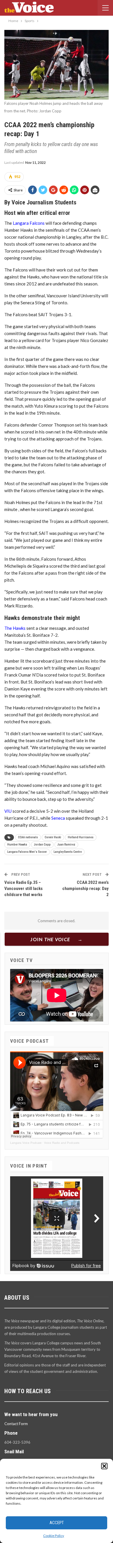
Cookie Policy (53, 1535)
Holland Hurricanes (81, 837)
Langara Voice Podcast (25, 1142)
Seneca (58, 818)
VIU (8, 811)
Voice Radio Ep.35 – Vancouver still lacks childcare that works (23, 888)
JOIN (50, 939)
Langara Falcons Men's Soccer (27, 851)
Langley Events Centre (68, 851)
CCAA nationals (28, 837)
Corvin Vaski (53, 837)
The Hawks (14, 628)
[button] (104, 1466)
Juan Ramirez (66, 844)
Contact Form (16, 1423)
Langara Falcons (29, 223)
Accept (57, 1522)
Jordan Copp (42, 844)
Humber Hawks (17, 844)
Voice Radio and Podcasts (61, 1142)
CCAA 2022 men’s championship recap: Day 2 (85, 888)
